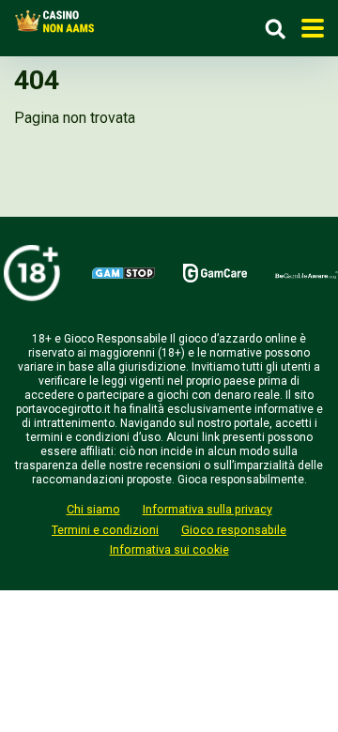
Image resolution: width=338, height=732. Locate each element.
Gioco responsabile (233, 530)
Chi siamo (93, 509)
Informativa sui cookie (169, 549)
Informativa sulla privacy (207, 509)
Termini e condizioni (105, 530)
